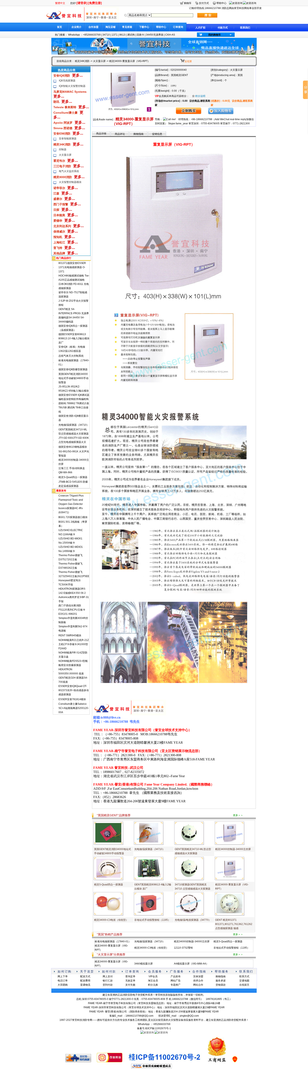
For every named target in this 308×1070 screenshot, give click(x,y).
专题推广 (176, 984)
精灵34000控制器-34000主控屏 (233, 849)
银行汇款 (108, 980)
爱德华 (57, 220)
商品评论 (120, 133)
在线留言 (244, 984)
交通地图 (244, 980)
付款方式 (223, 27)
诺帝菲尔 (59, 188)
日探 (56, 209)
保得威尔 (59, 231)
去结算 (188, 61)
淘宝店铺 (110, 27)
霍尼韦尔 (59, 160)
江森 (56, 193)
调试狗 (131, 34)
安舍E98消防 (61, 133)
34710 (106, 34)
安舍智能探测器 (67, 138)
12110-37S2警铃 (183, 947)
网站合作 (198, 984)
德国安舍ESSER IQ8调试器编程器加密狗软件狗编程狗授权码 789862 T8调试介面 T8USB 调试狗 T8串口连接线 (73, 403)
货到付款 (108, 984)
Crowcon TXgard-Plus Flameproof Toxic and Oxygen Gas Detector (71, 499)
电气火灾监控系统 (69, 171)
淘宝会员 (153, 980)
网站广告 (176, 980)
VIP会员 (153, 976)
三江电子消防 (62, 166)
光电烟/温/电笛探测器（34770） (193, 919)
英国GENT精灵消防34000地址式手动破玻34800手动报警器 (73, 378)
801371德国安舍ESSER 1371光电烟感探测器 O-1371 (72, 267)
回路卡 (140, 34)
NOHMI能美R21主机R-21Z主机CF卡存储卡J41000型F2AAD (73, 644)
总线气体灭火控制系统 (71, 355)
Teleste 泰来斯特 (64, 107)
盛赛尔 (57, 199)
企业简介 (76, 27)
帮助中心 (161, 27)
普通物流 (85, 984)
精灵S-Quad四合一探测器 (72, 477)
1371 (115, 34)
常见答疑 (127, 27)
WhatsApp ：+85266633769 (84, 34)
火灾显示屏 (99, 61)
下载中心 (144, 27)
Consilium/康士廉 (65, 112)
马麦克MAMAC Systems (70, 91)
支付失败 (130, 984)
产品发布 (176, 976)
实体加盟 (198, 976)
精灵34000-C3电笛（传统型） (111, 919)
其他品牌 (59, 253)
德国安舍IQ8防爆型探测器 (73, 369)
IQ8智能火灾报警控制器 (72, 86)
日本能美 (59, 215)
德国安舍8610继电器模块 (72, 446)
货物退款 (221, 984)
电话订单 (63, 980)
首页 (59, 27)
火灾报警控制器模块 (70, 182)
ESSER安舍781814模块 (72, 699)
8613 (122, 34)
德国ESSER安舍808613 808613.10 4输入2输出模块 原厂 (73, 338)
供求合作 (198, 980)
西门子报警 (60, 204)
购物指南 (138, 133)
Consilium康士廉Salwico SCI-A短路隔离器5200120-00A (73, 708)
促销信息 (157, 133)
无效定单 (130, 980)
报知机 (57, 237)
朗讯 (56, 101)
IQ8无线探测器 (67, 80)
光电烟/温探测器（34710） (73, 424)
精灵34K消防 (82, 61)
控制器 (62, 149)
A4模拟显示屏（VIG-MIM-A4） (191, 963)
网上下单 (63, 976)
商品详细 (101, 133)
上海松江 (59, 242)
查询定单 (130, 976)
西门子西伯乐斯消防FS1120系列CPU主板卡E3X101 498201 (71, 609)
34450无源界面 (154, 34)
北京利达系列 (62, 226)
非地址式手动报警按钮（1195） (152, 919)
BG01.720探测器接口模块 (73, 517)
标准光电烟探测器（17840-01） (113, 941)
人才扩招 (200, 27)
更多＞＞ (238, 815)
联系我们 (245, 27)
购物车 (188, 3)
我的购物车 (214, 34)
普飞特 (57, 247)
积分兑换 (153, 984)
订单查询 (178, 27)
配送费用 (85, 980)
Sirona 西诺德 (62, 128)
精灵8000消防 (62, 177)
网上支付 (108, 976)
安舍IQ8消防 (61, 75)
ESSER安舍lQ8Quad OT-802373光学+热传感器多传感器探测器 (73, 690)
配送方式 (85, 976)
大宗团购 (63, 984)
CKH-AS (170, 34)
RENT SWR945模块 (69, 635)
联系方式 (244, 976)
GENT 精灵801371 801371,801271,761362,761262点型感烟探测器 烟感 (233, 924)
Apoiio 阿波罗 (62, 122)
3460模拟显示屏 (143, 963)
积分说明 (200, 96)
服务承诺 (221, 980)
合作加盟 (93, 27)
